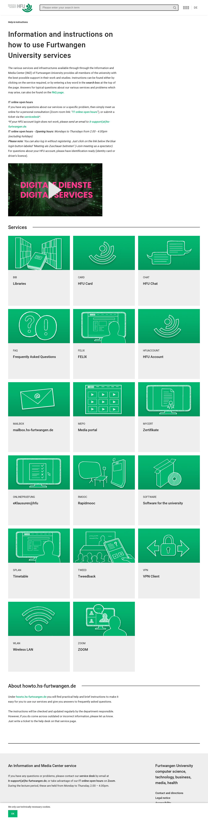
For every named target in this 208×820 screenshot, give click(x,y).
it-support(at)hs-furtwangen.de (27, 780)
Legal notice (162, 798)
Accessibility (163, 802)
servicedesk (31, 116)
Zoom (111, 780)
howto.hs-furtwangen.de (31, 696)
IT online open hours (84, 112)
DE (195, 7)
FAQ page (58, 92)
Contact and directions (169, 793)
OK (12, 813)
